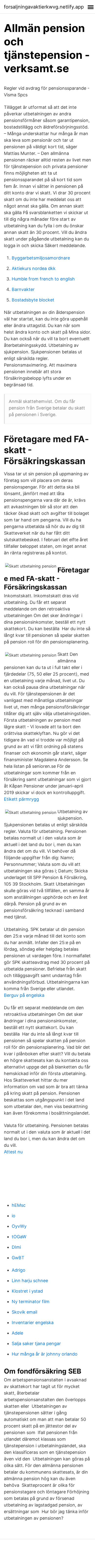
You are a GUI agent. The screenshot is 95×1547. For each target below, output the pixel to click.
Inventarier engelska (33, 1322)
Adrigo (18, 1270)
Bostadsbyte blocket (33, 299)
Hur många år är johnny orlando (44, 1354)
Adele (17, 1333)
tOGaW (19, 1236)
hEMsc (19, 1205)
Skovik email (24, 1312)
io (13, 1215)
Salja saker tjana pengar (36, 1343)
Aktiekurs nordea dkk (34, 268)
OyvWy (19, 1226)
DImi (16, 1247)
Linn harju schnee (30, 1280)
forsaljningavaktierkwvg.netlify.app (44, 6)
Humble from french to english (43, 278)
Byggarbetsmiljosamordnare (41, 257)
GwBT (18, 1257)
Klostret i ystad (27, 1291)
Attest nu (13, 1151)
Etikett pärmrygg (21, 799)
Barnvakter (23, 289)
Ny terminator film (30, 1301)
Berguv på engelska (24, 995)
